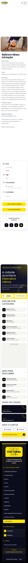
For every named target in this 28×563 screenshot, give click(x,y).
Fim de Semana (8, 475)
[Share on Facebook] (6, 225)
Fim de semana (21, 295)
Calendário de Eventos (10, 471)
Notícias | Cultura (9, 517)
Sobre (7, 540)
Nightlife (6, 502)
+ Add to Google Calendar (14, 204)
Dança (8, 196)
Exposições (7, 506)
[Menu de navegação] (25, 3)
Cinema (6, 498)
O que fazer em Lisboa (13, 467)
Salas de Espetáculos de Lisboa (13, 513)
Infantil (6, 487)
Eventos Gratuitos (9, 494)
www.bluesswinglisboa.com (9, 116)
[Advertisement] (14, 21)
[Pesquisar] (21, 2)
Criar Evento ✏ (8, 521)
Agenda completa (8, 296)
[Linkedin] (16, 225)
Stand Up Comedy (9, 490)
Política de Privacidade (10, 545)
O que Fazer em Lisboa (11, 559)
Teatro (6, 483)
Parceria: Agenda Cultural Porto (14, 552)
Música (6, 479)
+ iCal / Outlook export (14, 209)
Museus (6, 509)
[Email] (21, 225)
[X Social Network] (11, 225)
